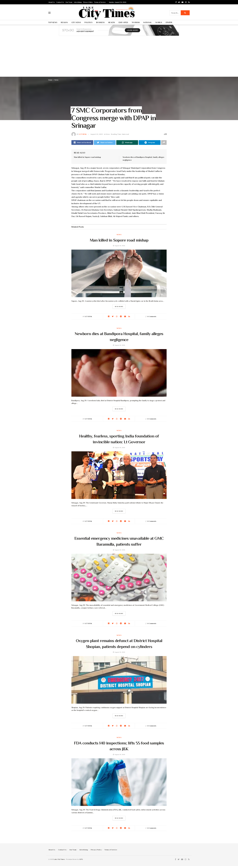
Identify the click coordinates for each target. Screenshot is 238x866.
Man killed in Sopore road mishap (87, 157)
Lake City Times (59, 859)
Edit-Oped (123, 22)
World (158, 22)
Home (50, 80)
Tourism (136, 22)
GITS (81, 859)
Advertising (78, 2)
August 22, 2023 (96, 134)
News (56, 80)
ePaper (169, 22)
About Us (51, 2)
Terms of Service (100, 2)
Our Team (68, 2)
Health (111, 22)
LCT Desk (83, 134)
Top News (52, 22)
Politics (88, 22)
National (147, 22)
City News (76, 22)
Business (100, 22)
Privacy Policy (88, 2)
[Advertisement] (119, 58)
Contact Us (60, 2)
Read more (119, 306)
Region (64, 22)
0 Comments (151, 316)
